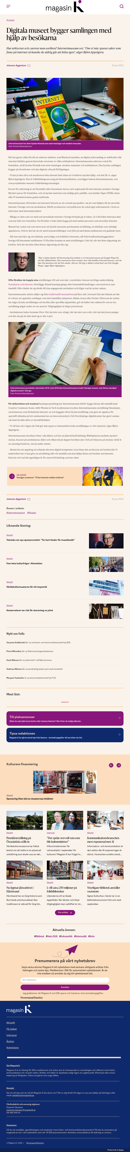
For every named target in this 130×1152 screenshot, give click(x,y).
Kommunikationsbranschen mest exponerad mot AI (103, 840)
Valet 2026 (52, 936)
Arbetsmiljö (81, 936)
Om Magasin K (13, 1066)
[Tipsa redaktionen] (119, 734)
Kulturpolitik (66, 936)
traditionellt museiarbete (61, 294)
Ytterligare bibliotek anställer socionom (103, 889)
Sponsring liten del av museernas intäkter (29, 799)
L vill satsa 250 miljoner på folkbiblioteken (62, 889)
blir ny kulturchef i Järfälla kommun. (29, 660)
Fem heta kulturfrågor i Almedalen (24, 564)
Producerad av (115, 1150)
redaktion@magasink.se (23, 1096)
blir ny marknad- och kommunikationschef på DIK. (38, 643)
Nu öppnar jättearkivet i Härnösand (19, 889)
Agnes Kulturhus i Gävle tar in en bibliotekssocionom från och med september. (104, 900)
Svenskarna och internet (20, 284)
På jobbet (10, 20)
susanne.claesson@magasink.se (21, 1110)
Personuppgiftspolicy (32, 998)
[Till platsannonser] (119, 718)
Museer (32, 513)
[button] (111, 765)
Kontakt (10, 1088)
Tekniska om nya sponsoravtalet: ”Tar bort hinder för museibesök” (40, 540)
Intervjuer (51, 833)
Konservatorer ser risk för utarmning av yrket (29, 610)
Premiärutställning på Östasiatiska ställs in (18, 840)
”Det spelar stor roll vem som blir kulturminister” (63, 840)
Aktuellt (9, 535)
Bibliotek (40, 936)
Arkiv (92, 936)
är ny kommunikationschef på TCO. (31, 678)
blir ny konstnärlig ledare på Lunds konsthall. (34, 669)
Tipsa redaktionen (22, 733)
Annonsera (11, 1125)
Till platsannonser (22, 717)
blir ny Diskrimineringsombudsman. (30, 651)
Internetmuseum (16, 513)
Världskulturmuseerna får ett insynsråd (26, 587)
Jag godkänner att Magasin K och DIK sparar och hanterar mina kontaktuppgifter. (63, 993)
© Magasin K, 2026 (14, 1143)
